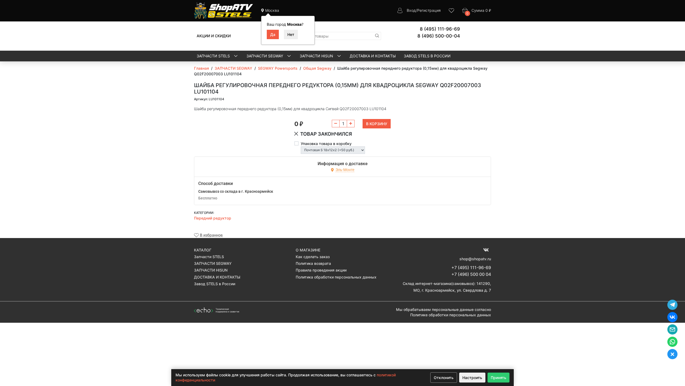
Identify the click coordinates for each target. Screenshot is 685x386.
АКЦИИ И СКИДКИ (214, 36)
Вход (411, 10)
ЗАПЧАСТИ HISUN (317, 56)
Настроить (472, 377)
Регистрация (429, 10)
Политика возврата (313, 263)
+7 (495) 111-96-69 (471, 267)
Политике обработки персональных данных (450, 315)
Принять (498, 377)
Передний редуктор (212, 218)
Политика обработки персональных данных (336, 277)
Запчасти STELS (214, 56)
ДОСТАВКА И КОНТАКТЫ (373, 56)
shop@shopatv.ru (475, 259)
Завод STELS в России (427, 56)
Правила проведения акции (321, 270)
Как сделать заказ (313, 256)
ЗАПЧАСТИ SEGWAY (265, 56)
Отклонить (444, 377)
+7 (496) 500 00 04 (471, 274)
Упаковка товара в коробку (326, 143)
